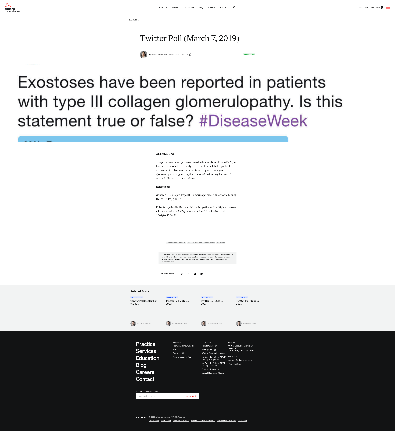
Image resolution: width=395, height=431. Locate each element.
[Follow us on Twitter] (142, 417)
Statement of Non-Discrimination (203, 420)
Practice (145, 344)
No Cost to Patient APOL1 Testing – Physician (214, 358)
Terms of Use (154, 420)
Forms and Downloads (183, 346)
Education (147, 358)
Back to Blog (134, 20)
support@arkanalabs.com (240, 360)
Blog (141, 365)
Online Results (375, 7)
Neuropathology (209, 349)
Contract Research (210, 369)
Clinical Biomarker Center (213, 373)
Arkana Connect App (182, 357)
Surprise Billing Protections (226, 420)
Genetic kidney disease (176, 243)
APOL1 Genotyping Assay (213, 353)
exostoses (221, 243)
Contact (145, 379)
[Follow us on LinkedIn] (145, 417)
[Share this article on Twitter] (182, 274)
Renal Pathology (209, 346)
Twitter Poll (249, 54)
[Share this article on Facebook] (188, 274)
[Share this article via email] (201, 274)
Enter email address (146, 396)
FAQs (175, 349)
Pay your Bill (178, 353)
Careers (145, 372)
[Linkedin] (195, 274)
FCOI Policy (242, 420)
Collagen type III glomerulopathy (201, 243)
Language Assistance (181, 420)
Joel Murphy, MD (145, 323)
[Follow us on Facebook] (136, 417)
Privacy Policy (166, 420)
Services (146, 351)
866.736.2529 (234, 364)
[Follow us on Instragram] (139, 417)
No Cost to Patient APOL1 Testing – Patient (214, 364)
